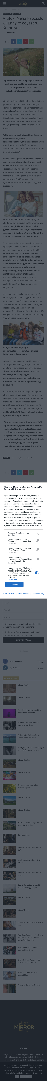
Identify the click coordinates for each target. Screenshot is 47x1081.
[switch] (37, 540)
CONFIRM (14, 584)
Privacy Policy (38, 594)
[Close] (41, 487)
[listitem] (23, 534)
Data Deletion (8, 594)
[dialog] (23, 540)
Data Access (23, 594)
